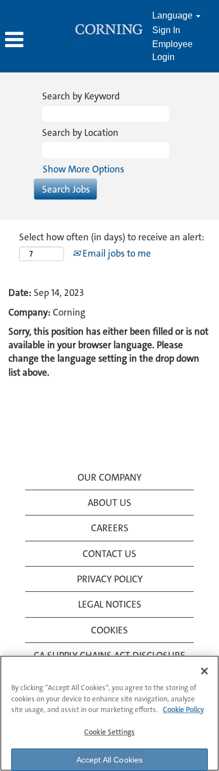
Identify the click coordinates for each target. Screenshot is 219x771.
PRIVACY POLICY (110, 579)
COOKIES (109, 630)
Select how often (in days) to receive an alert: (111, 237)
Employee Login (172, 50)
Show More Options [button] (83, 169)
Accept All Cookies (109, 759)
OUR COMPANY (109, 477)
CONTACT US (109, 554)
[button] (36, 40)
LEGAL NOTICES (110, 604)
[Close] (204, 671)
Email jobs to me (115, 253)
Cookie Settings (109, 732)
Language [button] (173, 15)
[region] (109, 713)
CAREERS (110, 528)
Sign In (166, 30)
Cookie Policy (183, 709)
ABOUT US (109, 502)
